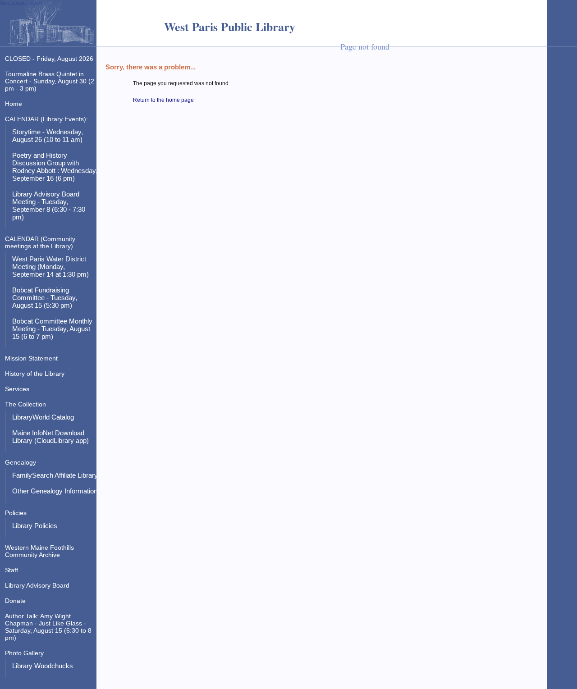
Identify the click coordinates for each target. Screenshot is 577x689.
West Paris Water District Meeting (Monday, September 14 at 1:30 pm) (50, 266)
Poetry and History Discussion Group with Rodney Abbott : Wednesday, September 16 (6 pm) (54, 166)
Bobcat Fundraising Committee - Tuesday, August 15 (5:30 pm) (44, 297)
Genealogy (20, 462)
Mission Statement (31, 358)
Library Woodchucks (42, 666)
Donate (15, 600)
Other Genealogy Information (54, 491)
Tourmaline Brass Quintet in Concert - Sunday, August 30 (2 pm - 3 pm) (49, 81)
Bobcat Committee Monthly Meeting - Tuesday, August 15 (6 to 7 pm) (52, 328)
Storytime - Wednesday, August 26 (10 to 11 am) (47, 135)
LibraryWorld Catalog (43, 417)
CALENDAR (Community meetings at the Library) (40, 242)
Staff (11, 570)
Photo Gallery (24, 653)
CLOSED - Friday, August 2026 (49, 58)
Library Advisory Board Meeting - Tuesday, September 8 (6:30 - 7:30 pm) (48, 205)
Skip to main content (21, 2)
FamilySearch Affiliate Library (55, 475)
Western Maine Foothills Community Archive (39, 551)
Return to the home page (163, 100)
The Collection (25, 404)
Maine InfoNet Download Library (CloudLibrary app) (50, 436)
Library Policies (34, 525)
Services (17, 388)
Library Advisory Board (37, 585)
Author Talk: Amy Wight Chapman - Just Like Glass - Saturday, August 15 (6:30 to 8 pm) (48, 626)
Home (13, 103)
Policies (16, 512)
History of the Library (34, 373)
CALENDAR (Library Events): (46, 119)
